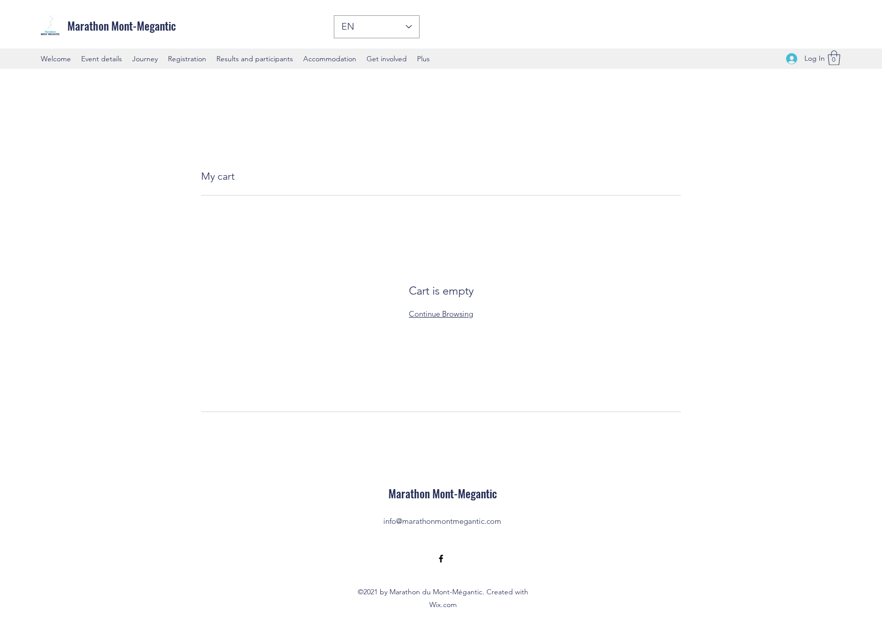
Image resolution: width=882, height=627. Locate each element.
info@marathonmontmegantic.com (442, 521)
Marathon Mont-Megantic (121, 25)
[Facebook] (441, 558)
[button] (834, 58)
